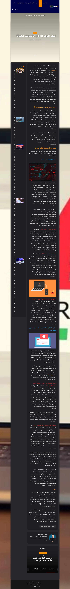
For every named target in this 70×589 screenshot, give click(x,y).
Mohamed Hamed (42, 534)
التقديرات (53, 70)
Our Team (41, 584)
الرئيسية (44, 3)
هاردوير (29, 3)
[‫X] (45, 540)
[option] (42, 559)
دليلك (14, 3)
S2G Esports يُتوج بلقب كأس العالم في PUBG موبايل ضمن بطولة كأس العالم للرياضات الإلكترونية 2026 (14, 169)
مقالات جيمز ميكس (44, 526)
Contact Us (29, 584)
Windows (50, 375)
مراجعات (36, 3)
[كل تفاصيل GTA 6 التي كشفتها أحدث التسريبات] (20, 119)
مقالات (40, 3)
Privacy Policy (35, 584)
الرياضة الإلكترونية (20, 3)
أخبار (33, 3)
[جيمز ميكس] (54, 6)
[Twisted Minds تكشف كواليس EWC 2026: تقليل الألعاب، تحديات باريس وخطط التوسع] (20, 70)
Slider (53, 526)
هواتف (26, 3)
